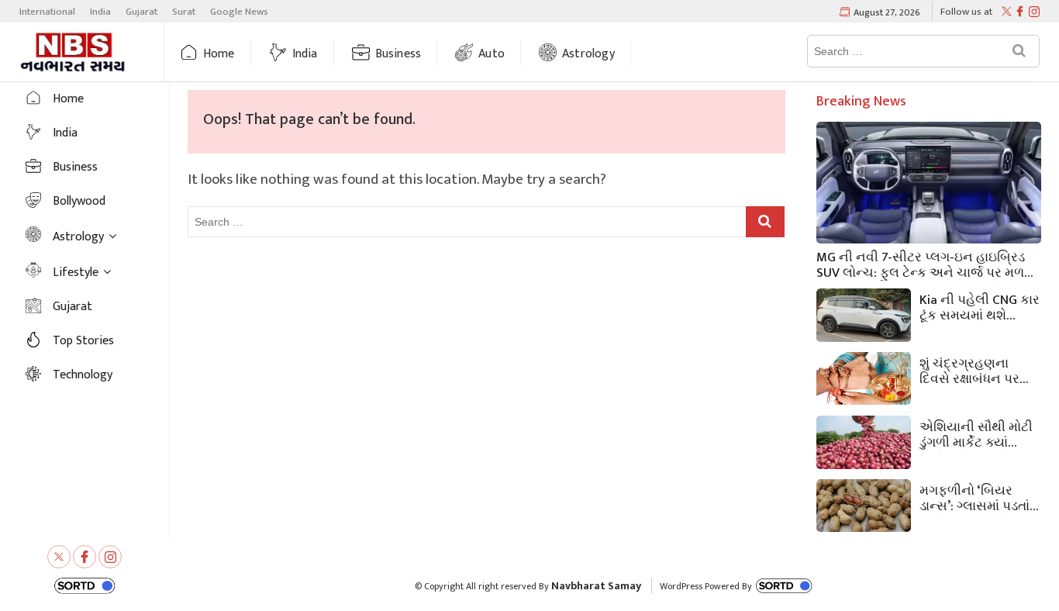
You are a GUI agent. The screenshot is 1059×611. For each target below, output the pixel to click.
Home (219, 53)
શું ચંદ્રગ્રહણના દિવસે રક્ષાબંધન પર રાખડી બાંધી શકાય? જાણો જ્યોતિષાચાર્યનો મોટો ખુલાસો (979, 370)
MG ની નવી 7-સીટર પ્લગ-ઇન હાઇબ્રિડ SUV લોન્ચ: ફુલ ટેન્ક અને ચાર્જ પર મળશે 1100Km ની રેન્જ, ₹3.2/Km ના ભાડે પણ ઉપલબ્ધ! (925, 264)
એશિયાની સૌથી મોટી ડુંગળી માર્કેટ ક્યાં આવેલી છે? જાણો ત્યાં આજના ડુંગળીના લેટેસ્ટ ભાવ (977, 433)
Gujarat (141, 11)
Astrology (588, 53)
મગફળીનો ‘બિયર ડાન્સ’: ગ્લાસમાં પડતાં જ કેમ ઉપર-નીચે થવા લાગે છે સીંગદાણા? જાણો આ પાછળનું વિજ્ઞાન (978, 497)
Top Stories (83, 340)
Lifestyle (75, 272)
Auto (491, 53)
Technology (82, 374)
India (100, 11)
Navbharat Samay (596, 586)
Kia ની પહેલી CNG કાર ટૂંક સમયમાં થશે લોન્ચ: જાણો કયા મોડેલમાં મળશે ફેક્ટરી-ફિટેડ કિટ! (979, 306)
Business (398, 53)
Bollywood (79, 201)
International (47, 11)
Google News (239, 11)
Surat (183, 11)
